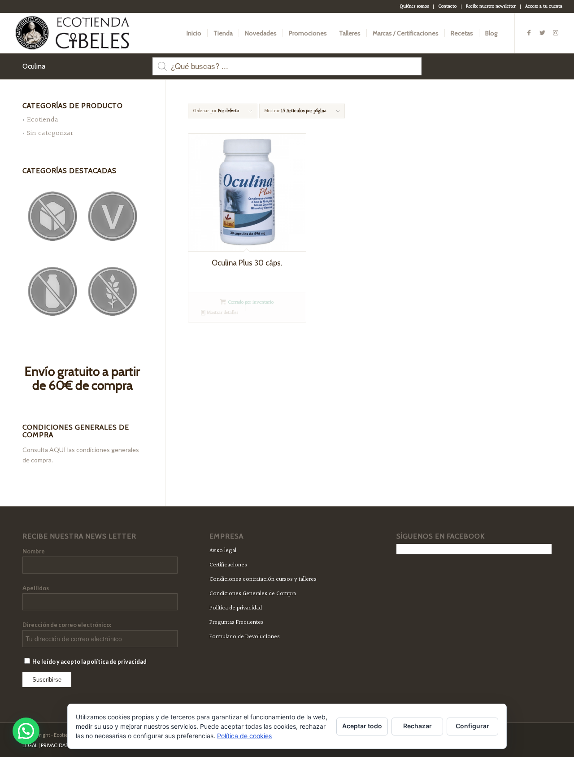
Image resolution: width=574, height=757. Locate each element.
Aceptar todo (362, 726)
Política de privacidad (235, 608)
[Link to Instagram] (555, 32)
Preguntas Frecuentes (236, 622)
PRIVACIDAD (55, 745)
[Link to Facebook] (528, 32)
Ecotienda (42, 120)
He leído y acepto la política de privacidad (89, 661)
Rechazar (417, 726)
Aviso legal (222, 550)
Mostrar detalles (221, 313)
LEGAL (30, 745)
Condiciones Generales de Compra (252, 593)
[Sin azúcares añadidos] (52, 216)
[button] (26, 731)
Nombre (33, 551)
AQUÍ (57, 449)
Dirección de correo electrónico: (66, 624)
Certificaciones (228, 565)
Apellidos (35, 588)
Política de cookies (244, 736)
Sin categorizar (50, 133)
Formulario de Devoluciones (244, 636)
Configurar (472, 726)
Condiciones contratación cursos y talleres (263, 579)
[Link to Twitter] (542, 32)
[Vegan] (112, 216)
